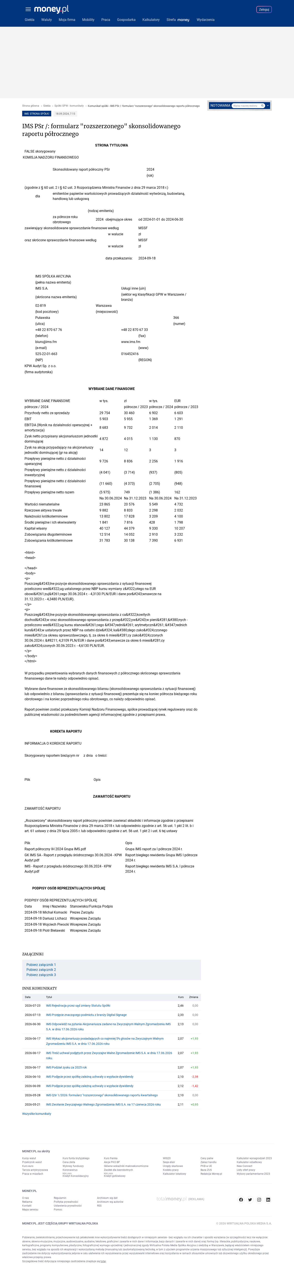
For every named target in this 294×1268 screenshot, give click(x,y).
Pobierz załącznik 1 (41, 965)
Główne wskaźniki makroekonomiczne (126, 1166)
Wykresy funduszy (73, 1166)
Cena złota (69, 1162)
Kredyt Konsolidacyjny (76, 1176)
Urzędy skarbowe (173, 1166)
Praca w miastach (32, 1173)
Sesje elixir (169, 1162)
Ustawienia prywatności (68, 1205)
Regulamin (60, 1197)
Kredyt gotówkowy (114, 1176)
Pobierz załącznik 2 (41, 970)
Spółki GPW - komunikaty (69, 105)
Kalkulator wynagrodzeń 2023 (254, 1158)
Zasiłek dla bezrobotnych (118, 1169)
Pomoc (58, 1209)
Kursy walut (29, 1158)
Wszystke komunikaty (36, 1113)
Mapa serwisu (30, 1209)
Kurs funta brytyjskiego (76, 1158)
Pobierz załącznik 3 (41, 975)
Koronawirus (70, 1169)
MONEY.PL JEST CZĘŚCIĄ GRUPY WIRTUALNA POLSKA (60, 1223)
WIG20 (167, 1158)
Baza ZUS (206, 1169)
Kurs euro (27, 1166)
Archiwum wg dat (107, 1197)
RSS (99, 1205)
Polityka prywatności (66, 1201)
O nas (25, 1197)
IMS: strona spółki (36, 113)
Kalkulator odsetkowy (249, 1162)
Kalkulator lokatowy (174, 1173)
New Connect (244, 1166)
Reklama (27, 1201)
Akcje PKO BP (112, 1162)
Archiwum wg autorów (110, 1201)
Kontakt (26, 1205)
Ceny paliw (207, 1158)
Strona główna (30, 105)
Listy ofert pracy (246, 1169)
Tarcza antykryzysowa (35, 1169)
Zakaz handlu (209, 1162)
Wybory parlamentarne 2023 (253, 1173)
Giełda (47, 105)
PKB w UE (206, 1166)
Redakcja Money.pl (211, 1173)
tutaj (103, 1261)
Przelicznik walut (32, 1162)
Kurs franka (111, 1158)
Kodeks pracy (171, 1169)
